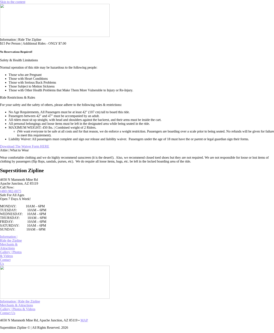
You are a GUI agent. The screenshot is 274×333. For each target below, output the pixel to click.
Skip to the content (12, 2)
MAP (84, 320)
